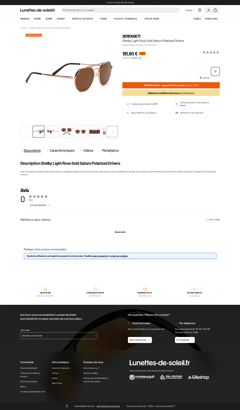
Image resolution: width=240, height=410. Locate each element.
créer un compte (119, 256)
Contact (55, 373)
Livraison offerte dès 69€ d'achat (120, 2)
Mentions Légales (90, 373)
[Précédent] (82, 2)
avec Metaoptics (171, 92)
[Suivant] (158, 2)
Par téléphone (187, 323)
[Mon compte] (208, 10)
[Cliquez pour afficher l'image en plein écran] (69, 77)
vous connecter (100, 256)
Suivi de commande (28, 381)
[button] (211, 52)
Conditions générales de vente (32, 391)
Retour (23, 386)
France (188, 10)
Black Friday (57, 383)
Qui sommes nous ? (91, 368)
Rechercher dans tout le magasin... (81, 10)
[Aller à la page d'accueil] (37, 10)
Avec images (214, 219)
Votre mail (24, 330)
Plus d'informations (38, 205)
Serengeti (131, 36)
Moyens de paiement (28, 368)
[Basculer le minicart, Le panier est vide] (215, 10)
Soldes (54, 378)
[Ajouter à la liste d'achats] (215, 71)
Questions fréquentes (61, 368)
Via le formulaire (141, 323)
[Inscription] (94, 335)
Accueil (23, 28)
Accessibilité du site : (97, 406)
